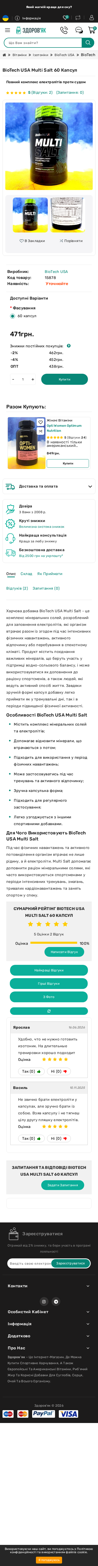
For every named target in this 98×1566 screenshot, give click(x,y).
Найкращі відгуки (49, 970)
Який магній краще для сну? (49, 7)
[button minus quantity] (13, 379)
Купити (65, 379)
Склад (26, 574)
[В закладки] (40, 422)
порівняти (73, 241)
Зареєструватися (42, 1234)
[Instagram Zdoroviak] (44, 1301)
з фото (49, 997)
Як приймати (50, 574)
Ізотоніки (40, 55)
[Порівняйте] (77, 17)
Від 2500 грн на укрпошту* (41, 556)
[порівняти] (40, 431)
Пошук (88, 43)
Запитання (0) (46, 588)
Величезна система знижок (41, 527)
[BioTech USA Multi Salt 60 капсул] (49, 146)
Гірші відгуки (49, 983)
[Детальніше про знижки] (69, 346)
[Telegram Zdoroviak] (56, 1301)
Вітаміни (20, 55)
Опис (11, 574)
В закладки (35, 241)
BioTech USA (64, 55)
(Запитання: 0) (70, 92)
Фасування (24, 308)
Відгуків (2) (17, 588)
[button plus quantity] (32, 379)
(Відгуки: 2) (41, 92)
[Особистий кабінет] (91, 17)
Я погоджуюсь (49, 1560)
